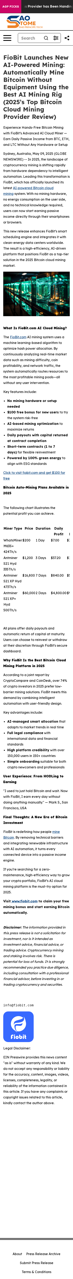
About (17, 1254)
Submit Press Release (36, 1263)
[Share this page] (67, 38)
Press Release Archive (43, 1254)
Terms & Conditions (36, 1272)
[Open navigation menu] (7, 38)
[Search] (46, 38)
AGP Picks (10, 6)
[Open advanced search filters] (56, 38)
